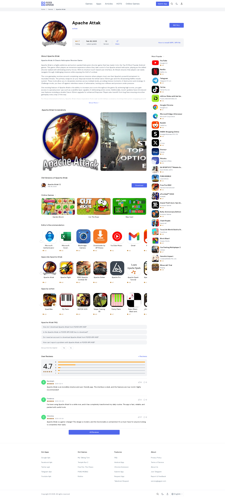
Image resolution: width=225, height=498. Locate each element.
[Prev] (46, 141)
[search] (172, 4)
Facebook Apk (46, 462)
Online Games (133, 3)
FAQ (115, 458)
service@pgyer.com (158, 481)
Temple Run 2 (83, 462)
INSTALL (176, 25)
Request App (119, 476)
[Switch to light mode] (177, 4)
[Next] (142, 141)
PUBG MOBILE (83, 472)
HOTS (119, 3)
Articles (109, 3)
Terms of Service (157, 462)
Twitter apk (45, 467)
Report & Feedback (158, 476)
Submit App (162, 4)
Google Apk (45, 458)
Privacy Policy (156, 458)
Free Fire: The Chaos (85, 467)
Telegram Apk (46, 472)
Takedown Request (121, 481)
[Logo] (47, 3)
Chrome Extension (121, 467)
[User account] (182, 4)
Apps (98, 3)
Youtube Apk (46, 476)
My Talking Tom (84, 458)
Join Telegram (156, 472)
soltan (75, 28)
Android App (119, 462)
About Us (154, 467)
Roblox (80, 476)
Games (88, 3)
